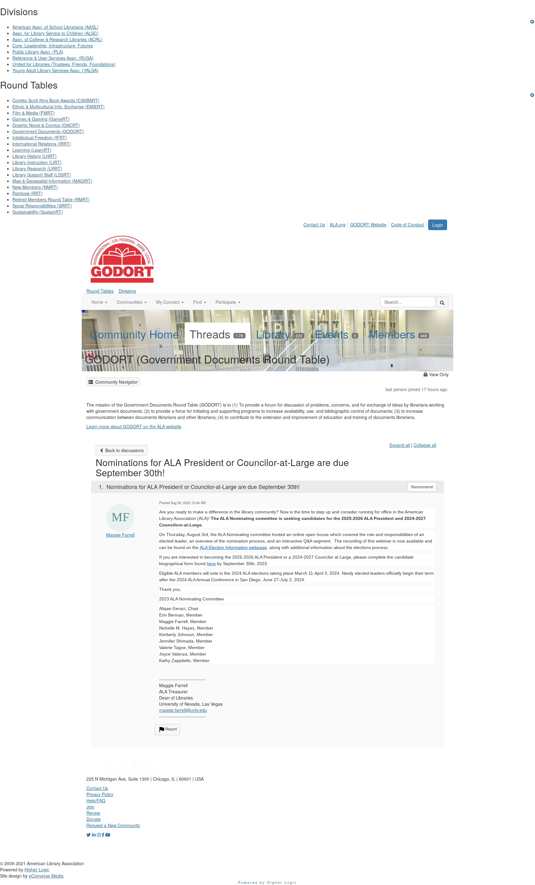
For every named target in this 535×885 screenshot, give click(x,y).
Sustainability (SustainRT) (37, 212)
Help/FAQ (95, 800)
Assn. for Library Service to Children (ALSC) (55, 33)
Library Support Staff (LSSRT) (41, 175)
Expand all (399, 445)
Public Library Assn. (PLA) (37, 52)
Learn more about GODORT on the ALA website (133, 426)
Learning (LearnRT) (31, 150)
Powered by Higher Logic (267, 882)
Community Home (134, 334)
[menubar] (365, 224)
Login (437, 225)
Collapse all (425, 445)
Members (398, 334)
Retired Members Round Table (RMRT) (51, 199)
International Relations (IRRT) (41, 144)
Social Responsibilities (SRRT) (42, 206)
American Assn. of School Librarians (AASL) (55, 27)
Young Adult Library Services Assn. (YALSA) (55, 70)
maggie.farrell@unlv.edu (183, 710)
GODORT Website (368, 224)
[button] (99, 302)
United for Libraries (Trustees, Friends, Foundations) (63, 64)
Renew (93, 813)
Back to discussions (124, 450)
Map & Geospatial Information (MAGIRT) (52, 181)
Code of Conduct (407, 224)
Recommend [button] (422, 486)
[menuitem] (316, 224)
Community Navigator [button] (115, 382)
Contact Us (314, 224)
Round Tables (100, 291)
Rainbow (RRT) (27, 193)
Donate (93, 819)
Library (279, 334)
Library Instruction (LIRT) (37, 162)
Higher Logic (36, 869)
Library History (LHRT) (34, 156)
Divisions (127, 291)
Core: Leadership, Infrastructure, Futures (52, 45)
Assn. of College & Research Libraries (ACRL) (57, 39)
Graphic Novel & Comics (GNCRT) (46, 125)
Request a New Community (113, 825)
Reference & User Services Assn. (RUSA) (53, 58)
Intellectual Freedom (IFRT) (39, 137)
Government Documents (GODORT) (48, 131)
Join (90, 807)
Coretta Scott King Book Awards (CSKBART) (55, 100)
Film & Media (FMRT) (33, 113)
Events (335, 334)
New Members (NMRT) (35, 187)
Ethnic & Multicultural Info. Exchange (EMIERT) (58, 106)
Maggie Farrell (120, 535)
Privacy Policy (99, 794)
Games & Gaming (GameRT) (41, 119)
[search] (442, 302)
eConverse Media (46, 876)
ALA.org (338, 224)
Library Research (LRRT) (37, 168)
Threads (216, 334)
